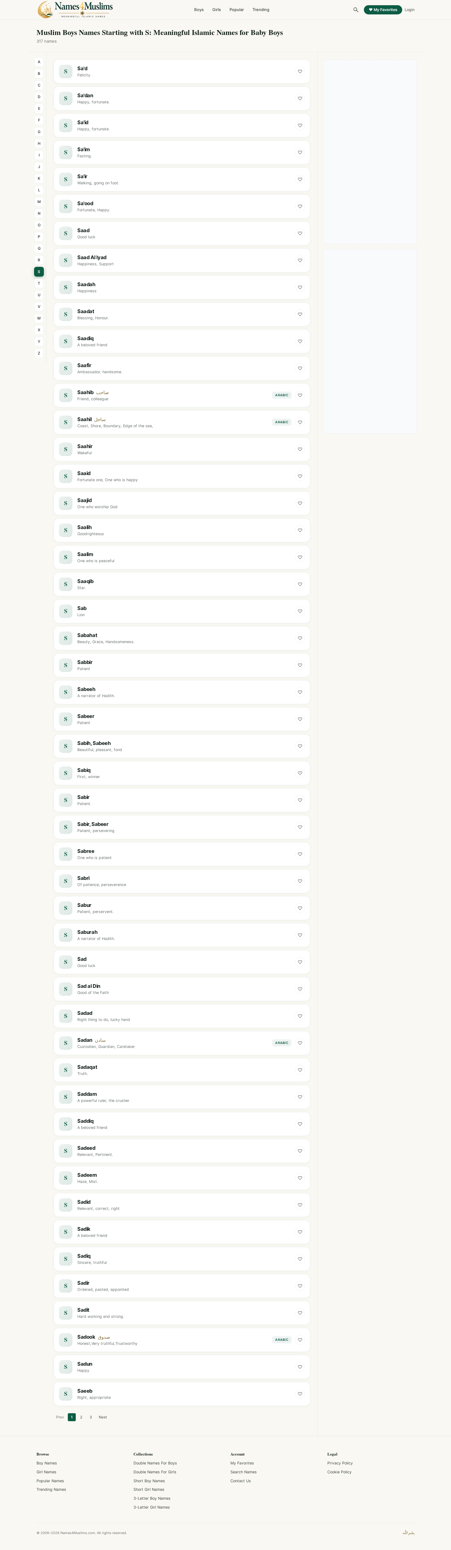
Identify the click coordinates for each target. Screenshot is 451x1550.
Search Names (243, 1472)
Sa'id (82, 122)
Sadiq (84, 1256)
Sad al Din (88, 986)
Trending (260, 9)
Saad (83, 230)
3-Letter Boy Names (152, 1498)
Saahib (85, 392)
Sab (82, 608)
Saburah (87, 932)
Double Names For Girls (154, 1472)
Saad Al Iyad (91, 257)
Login (409, 9)
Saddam (87, 1094)
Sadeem (87, 1175)
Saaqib (85, 581)
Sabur (84, 905)
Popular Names (50, 1481)
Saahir (85, 446)
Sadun (84, 1364)
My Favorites (242, 1463)
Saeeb (84, 1391)
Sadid (84, 1202)
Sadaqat (87, 1067)
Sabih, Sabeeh (94, 743)
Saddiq (85, 1121)
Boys (199, 9)
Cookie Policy (339, 1472)
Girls (216, 9)
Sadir (83, 1283)
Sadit (83, 1310)
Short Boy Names (149, 1481)
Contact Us (240, 1481)
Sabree (85, 851)
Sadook (86, 1337)
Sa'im (83, 149)
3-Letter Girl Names (151, 1507)
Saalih (84, 527)
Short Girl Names (148, 1489)
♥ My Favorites (383, 9)
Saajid (84, 500)
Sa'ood (85, 203)
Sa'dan (85, 95)
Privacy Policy (340, 1463)
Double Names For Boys (155, 1463)
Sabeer (85, 716)
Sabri (83, 878)
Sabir (83, 797)
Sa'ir (82, 176)
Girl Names (46, 1472)
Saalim (85, 554)
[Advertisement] (370, 152)
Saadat (85, 311)
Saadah (86, 284)
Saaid (84, 473)
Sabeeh (86, 689)
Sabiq (84, 770)
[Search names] (355, 9)
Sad (82, 959)
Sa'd (82, 68)
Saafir (84, 365)
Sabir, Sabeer (93, 824)
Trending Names (51, 1489)
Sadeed (86, 1148)
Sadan (84, 1040)
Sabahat (87, 635)
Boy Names (47, 1463)
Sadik (84, 1229)
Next (103, 1417)
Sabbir (85, 662)
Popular (236, 9)
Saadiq (85, 338)
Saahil (84, 419)
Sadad (84, 1013)
